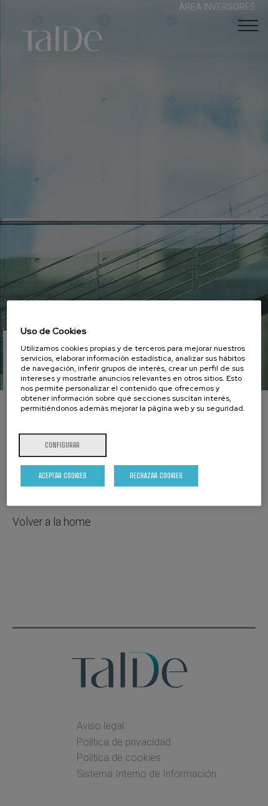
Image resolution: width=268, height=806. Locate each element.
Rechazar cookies (156, 475)
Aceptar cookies (63, 475)
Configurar (62, 445)
